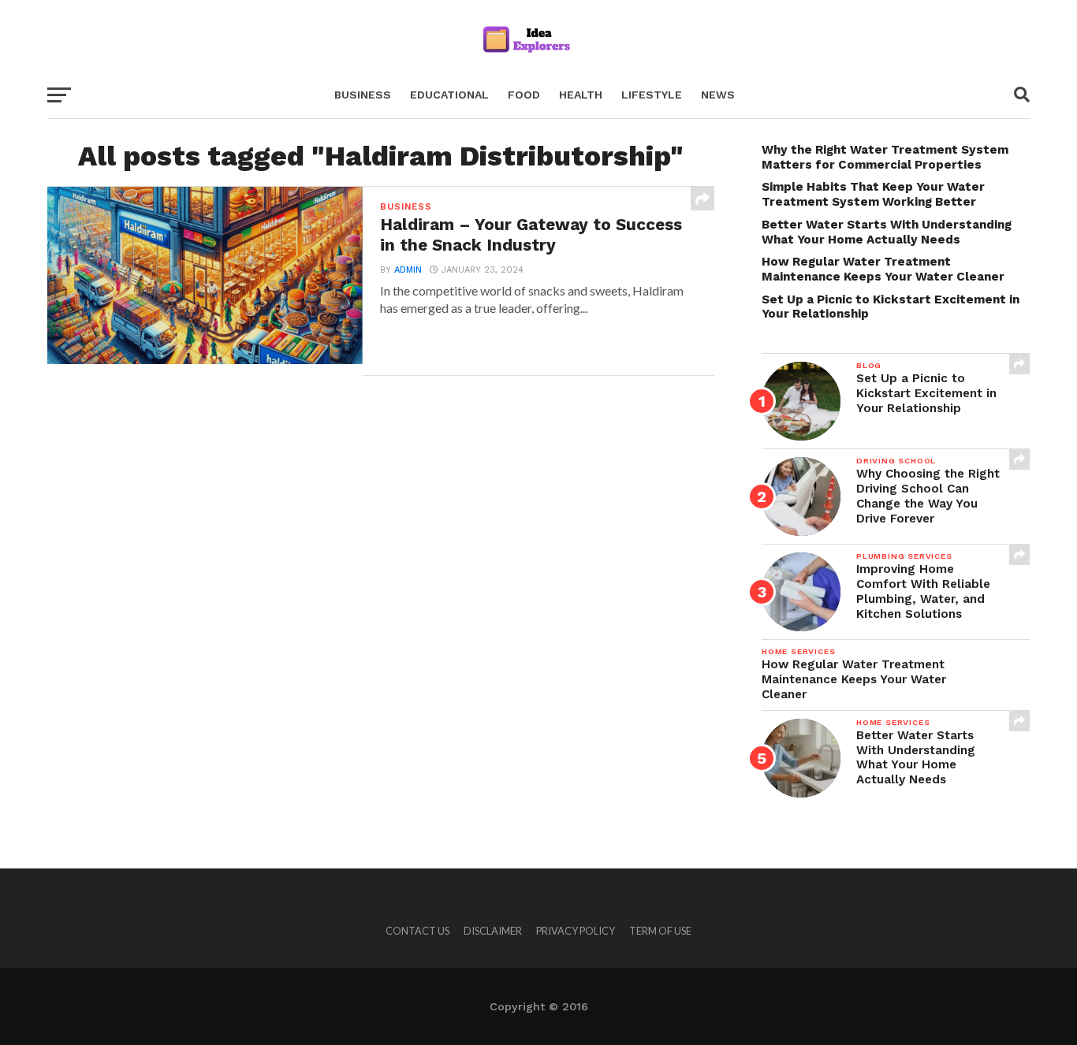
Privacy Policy (575, 930)
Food (524, 94)
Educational (449, 94)
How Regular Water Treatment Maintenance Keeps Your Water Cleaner (883, 269)
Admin (408, 270)
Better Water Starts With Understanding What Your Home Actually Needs (887, 232)
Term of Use (660, 930)
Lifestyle (651, 94)
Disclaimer (493, 930)
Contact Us (417, 930)
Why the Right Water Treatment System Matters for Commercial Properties (885, 157)
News (718, 94)
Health (580, 94)
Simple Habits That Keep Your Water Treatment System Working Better (873, 194)
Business (362, 94)
